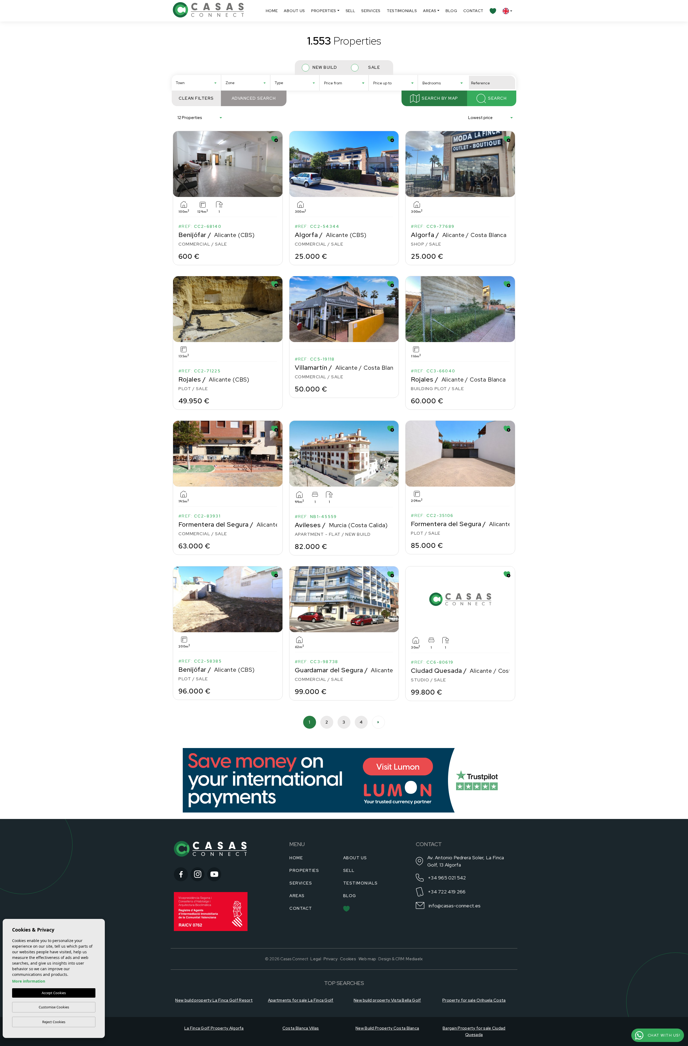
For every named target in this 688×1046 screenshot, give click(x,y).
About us (294, 10)
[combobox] (196, 82)
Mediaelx (414, 959)
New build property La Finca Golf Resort (214, 1000)
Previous (178, 164)
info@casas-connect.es (455, 906)
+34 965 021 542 (447, 878)
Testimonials (402, 10)
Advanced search (254, 98)
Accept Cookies (54, 992)
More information (28, 981)
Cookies (348, 959)
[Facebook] (181, 874)
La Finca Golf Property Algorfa (214, 1028)
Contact (473, 10)
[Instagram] (198, 874)
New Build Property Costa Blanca (387, 1028)
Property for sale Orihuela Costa (474, 1000)
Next (277, 164)
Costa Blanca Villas (300, 1028)
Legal (315, 959)
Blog (451, 10)
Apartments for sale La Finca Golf (301, 1000)
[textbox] (198, 83)
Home (272, 10)
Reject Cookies (53, 1021)
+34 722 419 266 (447, 892)
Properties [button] (323, 10)
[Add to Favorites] (274, 139)
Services (371, 10)
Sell (350, 10)
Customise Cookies (54, 1007)
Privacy (331, 959)
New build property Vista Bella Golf (387, 1000)
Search (497, 98)
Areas (429, 10)
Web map (367, 959)
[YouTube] (214, 874)
